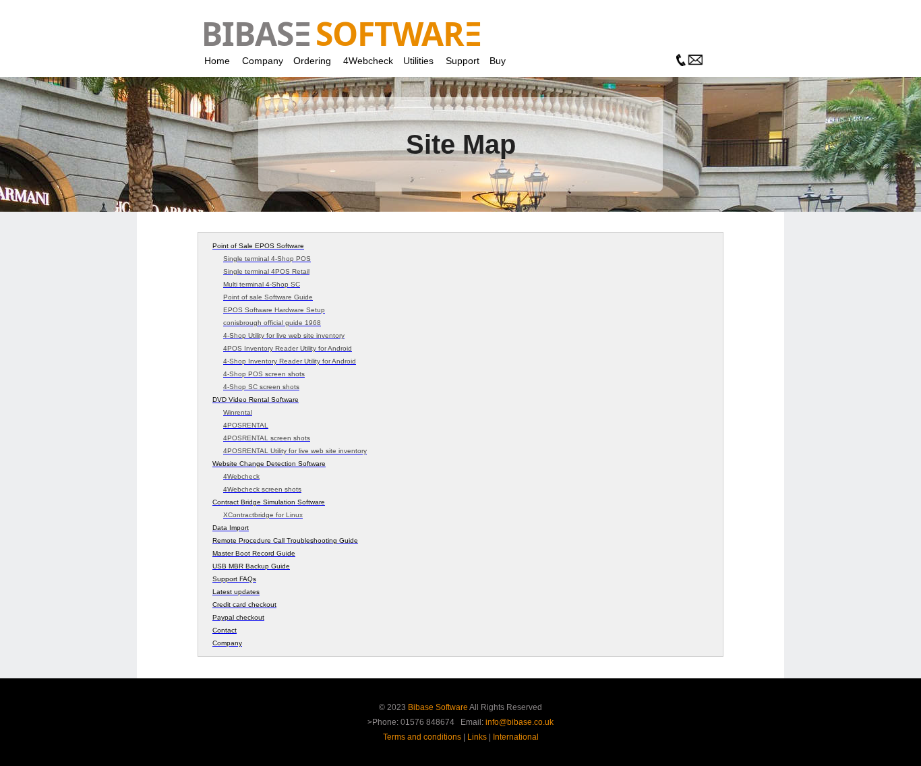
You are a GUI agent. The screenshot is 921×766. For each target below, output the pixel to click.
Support (462, 60)
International (516, 737)
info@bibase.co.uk (519, 722)
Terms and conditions (422, 737)
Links (477, 737)
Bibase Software (438, 707)
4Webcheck (368, 60)
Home (217, 60)
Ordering (312, 60)
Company (262, 60)
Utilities (418, 60)
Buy (497, 60)
